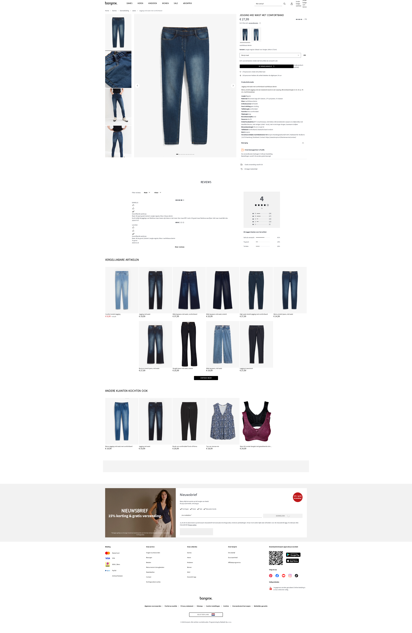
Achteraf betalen (117, 576)
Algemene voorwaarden (153, 606)
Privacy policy (192, 525)
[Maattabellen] (305, 55)
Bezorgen (149, 558)
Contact (148, 577)
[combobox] (268, 4)
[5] (186, 154)
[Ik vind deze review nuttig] (133, 205)
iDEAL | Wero (116, 564)
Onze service (150, 547)
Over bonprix (232, 547)
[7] (191, 154)
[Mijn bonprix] (292, 4)
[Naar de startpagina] (116, 3)
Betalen (148, 562)
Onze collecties (192, 547)
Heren (189, 558)
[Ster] (176, 200)
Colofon (226, 606)
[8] (193, 154)
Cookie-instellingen (213, 606)
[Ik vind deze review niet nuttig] (133, 208)
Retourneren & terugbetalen (155, 567)
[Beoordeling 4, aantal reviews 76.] (299, 19)
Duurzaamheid (233, 558)
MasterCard (115, 553)
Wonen (189, 567)
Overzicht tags (191, 577)
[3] (182, 154)
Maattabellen (150, 572)
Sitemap (200, 606)
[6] (189, 154)
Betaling (108, 547)
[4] (184, 154)
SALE (188, 572)
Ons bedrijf (231, 553)
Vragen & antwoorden (153, 553)
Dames (189, 553)
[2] (179, 154)
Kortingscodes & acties (153, 582)
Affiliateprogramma (234, 562)
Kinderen (190, 562)
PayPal (114, 571)
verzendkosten (253, 23)
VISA (113, 558)
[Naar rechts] (233, 86)
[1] (177, 154)
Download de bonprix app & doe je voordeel (283, 547)
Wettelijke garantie (260, 606)
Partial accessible (171, 606)
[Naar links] (137, 86)
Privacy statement (187, 606)
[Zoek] (284, 4)
